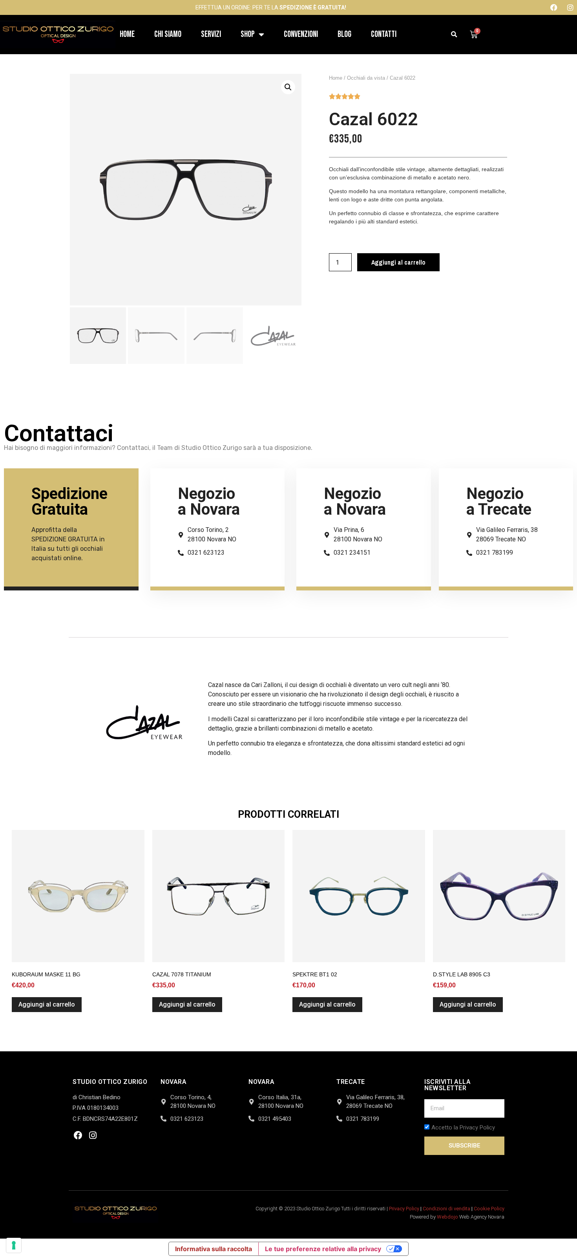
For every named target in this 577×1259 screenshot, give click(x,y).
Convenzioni (301, 34)
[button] (454, 35)
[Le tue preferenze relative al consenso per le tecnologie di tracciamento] (13, 1245)
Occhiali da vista (366, 78)
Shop (248, 34)
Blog (344, 34)
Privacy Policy (404, 1208)
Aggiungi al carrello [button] (46, 1004)
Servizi (211, 34)
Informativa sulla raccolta (213, 1249)
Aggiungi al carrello (398, 262)
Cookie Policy (489, 1208)
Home (127, 34)
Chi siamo (167, 34)
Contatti (383, 34)
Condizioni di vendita (446, 1208)
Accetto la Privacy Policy (463, 1127)
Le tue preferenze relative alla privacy (323, 1249)
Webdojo (447, 1217)
